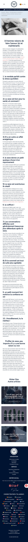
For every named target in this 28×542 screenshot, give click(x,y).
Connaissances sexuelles (16, 12)
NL (22, 4)
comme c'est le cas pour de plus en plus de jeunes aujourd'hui (13, 58)
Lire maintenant (13, 401)
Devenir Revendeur (14, 473)
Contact (14, 474)
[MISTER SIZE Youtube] (15, 485)
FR (24, 4)
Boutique (14, 462)
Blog (7, 12)
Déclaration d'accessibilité (14, 530)
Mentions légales (14, 532)
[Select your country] (20, 4)
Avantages (14, 461)
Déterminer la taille (14, 459)
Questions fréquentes (14, 469)
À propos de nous (14, 464)
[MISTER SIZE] (14, 451)
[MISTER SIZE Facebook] (10, 485)
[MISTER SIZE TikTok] (17, 485)
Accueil (3, 12)
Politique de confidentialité (14, 533)
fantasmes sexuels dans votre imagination (13, 202)
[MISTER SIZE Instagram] (13, 485)
